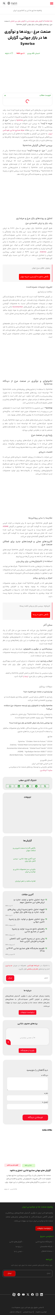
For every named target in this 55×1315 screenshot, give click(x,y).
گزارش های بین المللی (17, 21)
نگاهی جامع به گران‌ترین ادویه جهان (34, 276)
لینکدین (43, 770)
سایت (50, 770)
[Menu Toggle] (51, 3)
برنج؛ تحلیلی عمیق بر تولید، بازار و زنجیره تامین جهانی (27, 921)
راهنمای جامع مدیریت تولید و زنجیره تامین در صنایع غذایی (28, 930)
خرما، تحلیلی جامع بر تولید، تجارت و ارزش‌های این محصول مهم (29, 901)
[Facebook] (32, 1294)
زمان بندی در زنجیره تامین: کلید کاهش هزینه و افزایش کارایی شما (27, 940)
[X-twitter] (28, 1294)
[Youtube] (23, 1294)
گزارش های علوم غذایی (35, 21)
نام (46, 1093)
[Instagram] (37, 1294)
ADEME (5, 526)
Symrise (19, 120)
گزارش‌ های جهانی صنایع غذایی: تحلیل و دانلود (30, 1170)
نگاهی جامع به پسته (41, 614)
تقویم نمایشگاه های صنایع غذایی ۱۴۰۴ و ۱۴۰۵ (26, 950)
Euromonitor (18, 307)
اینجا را (25, 676)
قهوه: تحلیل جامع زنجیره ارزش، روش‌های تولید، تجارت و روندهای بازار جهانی (26, 911)
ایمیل (45, 1102)
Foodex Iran (48, 21)
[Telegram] (18, 1294)
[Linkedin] (41, 1294)
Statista (43, 252)
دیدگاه (44, 1075)
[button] (4, 3)
